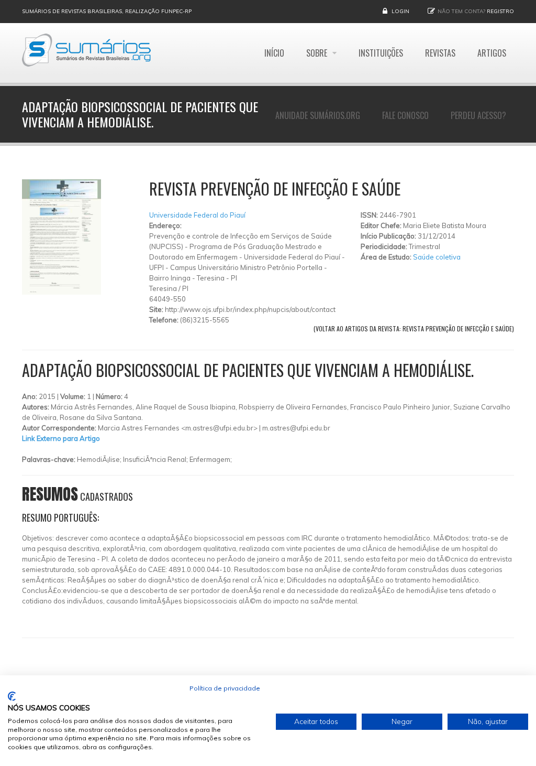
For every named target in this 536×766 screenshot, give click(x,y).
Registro (500, 11)
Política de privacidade (224, 688)
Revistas (440, 53)
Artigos (491, 53)
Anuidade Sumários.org (317, 115)
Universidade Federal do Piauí (197, 215)
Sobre (317, 53)
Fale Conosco (405, 115)
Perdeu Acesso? (478, 115)
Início (274, 53)
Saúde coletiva (437, 257)
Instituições (381, 53)
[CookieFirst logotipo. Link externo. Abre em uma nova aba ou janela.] (12, 696)
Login (400, 11)
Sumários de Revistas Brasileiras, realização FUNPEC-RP (107, 11)
